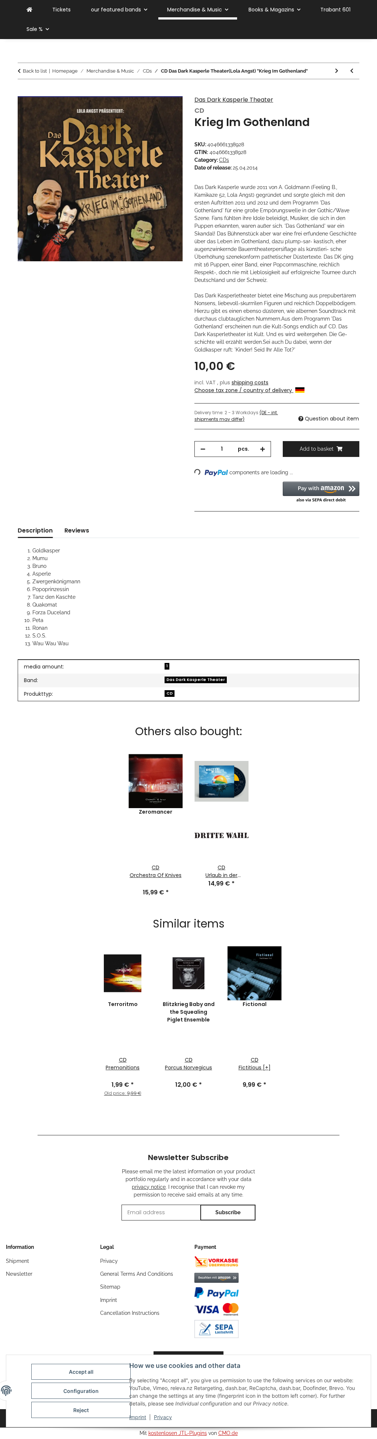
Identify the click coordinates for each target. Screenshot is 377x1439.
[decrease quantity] (203, 449)
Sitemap (110, 1287)
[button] (321, 493)
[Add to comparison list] (167, 110)
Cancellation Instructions (129, 1313)
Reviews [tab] (76, 530)
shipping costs (250, 382)
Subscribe (227, 1212)
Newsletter (19, 1274)
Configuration (81, 1391)
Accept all (81, 1372)
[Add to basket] (23, 92)
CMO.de (228, 1433)
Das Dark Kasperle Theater (233, 99)
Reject (81, 1410)
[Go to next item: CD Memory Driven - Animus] (336, 71)
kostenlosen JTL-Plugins (177, 1433)
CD (169, 693)
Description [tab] (35, 530)
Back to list (35, 71)
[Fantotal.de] (29, 10)
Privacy (163, 1417)
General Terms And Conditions (136, 1274)
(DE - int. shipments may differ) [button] (236, 415)
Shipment (17, 1261)
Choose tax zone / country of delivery (243, 390)
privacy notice (149, 1187)
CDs (224, 160)
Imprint (137, 1417)
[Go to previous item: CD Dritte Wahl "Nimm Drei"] (351, 71)
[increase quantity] (262, 449)
